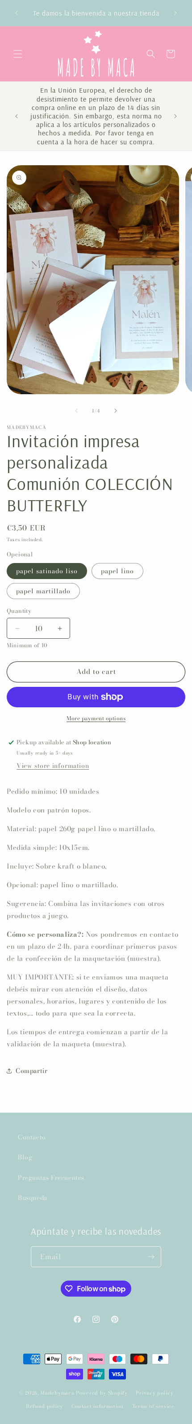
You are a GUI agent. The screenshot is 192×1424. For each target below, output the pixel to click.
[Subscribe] (151, 1256)
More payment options (96, 718)
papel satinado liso (47, 571)
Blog (25, 1157)
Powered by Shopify (102, 1392)
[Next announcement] (175, 13)
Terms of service (153, 1406)
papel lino (117, 571)
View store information (53, 766)
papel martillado (43, 591)
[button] (18, 54)
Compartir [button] (31, 1071)
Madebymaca (57, 1392)
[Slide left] (76, 410)
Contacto (32, 1137)
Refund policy (44, 1406)
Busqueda (32, 1198)
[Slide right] (115, 410)
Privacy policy (154, 1392)
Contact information (97, 1406)
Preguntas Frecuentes (51, 1178)
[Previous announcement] (16, 13)
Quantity (19, 611)
